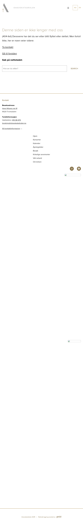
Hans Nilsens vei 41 (9, 108)
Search (74, 68)
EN (80, 7)
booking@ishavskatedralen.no (14, 123)
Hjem (35, 136)
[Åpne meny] (68, 8)
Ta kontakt (7, 47)
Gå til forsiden (9, 53)
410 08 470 (16, 120)
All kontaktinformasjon (11, 128)
